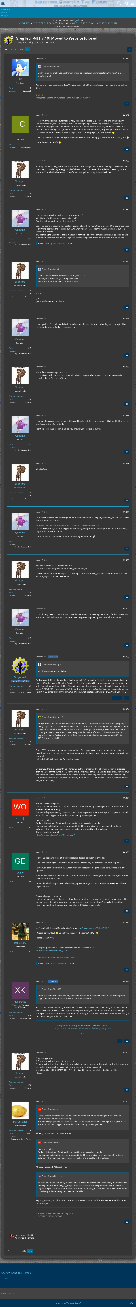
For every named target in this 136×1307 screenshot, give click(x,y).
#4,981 (126, 58)
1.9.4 (96, 23)
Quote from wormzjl (51, 1109)
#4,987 (126, 366)
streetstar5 (57, 963)
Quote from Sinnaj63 (51, 989)
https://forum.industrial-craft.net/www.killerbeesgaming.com (83, 1028)
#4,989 (126, 463)
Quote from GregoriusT (52, 717)
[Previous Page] (6, 49)
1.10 (102, 23)
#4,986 (126, 318)
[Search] (119, 3)
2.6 (43, 23)
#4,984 (126, 209)
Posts (11, 88)
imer (17, 1235)
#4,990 (126, 512)
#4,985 (126, 261)
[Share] (129, 49)
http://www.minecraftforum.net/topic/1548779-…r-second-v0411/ (66, 525)
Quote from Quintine (51, 66)
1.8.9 (89, 23)
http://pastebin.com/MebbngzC (50, 950)
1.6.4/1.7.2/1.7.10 (77, 23)
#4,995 (126, 798)
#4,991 (126, 560)
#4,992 (126, 608)
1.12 (114, 23)
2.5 (38, 23)
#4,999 (126, 1052)
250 (27, 49)
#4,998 (126, 981)
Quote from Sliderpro (51, 664)
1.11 (108, 23)
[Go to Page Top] (132, 1303)
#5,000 (126, 1101)
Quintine (56, 243)
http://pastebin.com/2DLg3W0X (92, 928)
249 (21, 49)
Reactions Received (16, 190)
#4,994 (126, 709)
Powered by (68, 1303)
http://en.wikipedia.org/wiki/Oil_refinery (54, 835)
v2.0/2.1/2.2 (25, 23)
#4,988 (126, 415)
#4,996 (126, 852)
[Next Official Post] (119, 698)
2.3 (34, 23)
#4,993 (126, 656)
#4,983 (126, 160)
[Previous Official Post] (114, 698)
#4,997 (126, 922)
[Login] (126, 3)
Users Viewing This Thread (16, 1272)
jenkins (79, 20)
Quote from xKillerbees (52, 1176)
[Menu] (132, 3)
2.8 (53, 23)
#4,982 (126, 115)
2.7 (48, 23)
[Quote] (126, 104)
